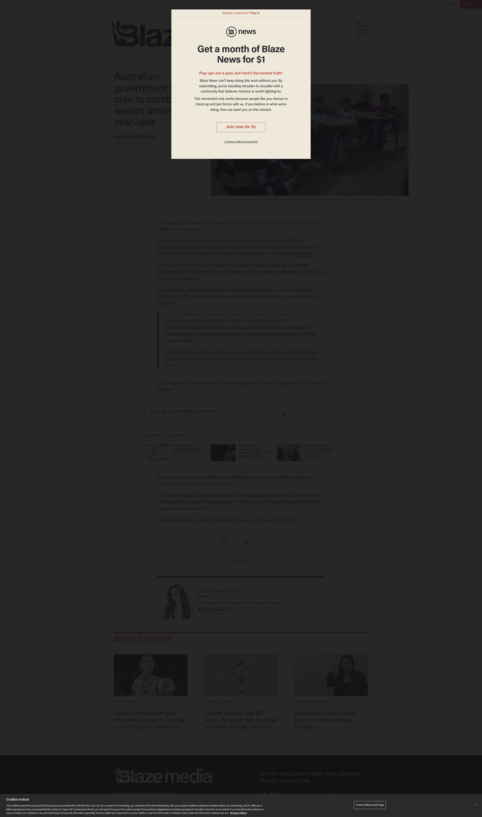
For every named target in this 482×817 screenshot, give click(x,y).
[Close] (476, 805)
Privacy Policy (238, 813)
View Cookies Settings (370, 805)
